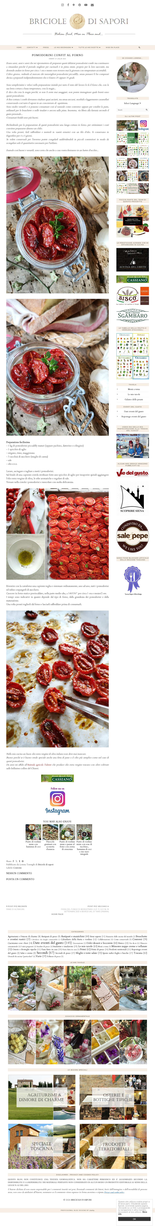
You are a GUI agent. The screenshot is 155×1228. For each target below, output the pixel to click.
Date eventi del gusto (134, 411)
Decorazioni (78, 943)
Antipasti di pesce (49, 936)
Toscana (138, 953)
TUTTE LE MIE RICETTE (89, 47)
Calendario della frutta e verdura (76, 939)
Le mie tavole (134, 394)
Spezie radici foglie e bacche (116, 953)
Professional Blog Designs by (77, 1210)
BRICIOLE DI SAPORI (81, 1200)
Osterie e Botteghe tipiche (24, 949)
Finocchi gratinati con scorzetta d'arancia (50, 845)
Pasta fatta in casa (69, 949)
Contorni (17, 867)
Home (19, 47)
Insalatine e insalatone (63, 946)
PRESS (46, 47)
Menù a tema (134, 389)
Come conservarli (121, 939)
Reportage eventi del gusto (134, 416)
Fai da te (132, 943)
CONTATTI (31, 47)
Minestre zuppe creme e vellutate (129, 946)
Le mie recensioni (62, 47)
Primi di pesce (97, 949)
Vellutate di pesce (54, 956)
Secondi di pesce (63, 953)
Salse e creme (26, 953)
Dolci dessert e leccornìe (99, 943)
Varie (39, 956)
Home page (57, 914)
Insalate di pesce (43, 946)
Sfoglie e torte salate (86, 953)
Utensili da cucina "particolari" (20, 956)
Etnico (121, 943)
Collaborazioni (104, 939)
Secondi (42, 953)
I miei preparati (27, 946)
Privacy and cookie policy (114, 1192)
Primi (83, 949)
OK (134, 1218)
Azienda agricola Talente (39, 764)
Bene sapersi (95, 936)
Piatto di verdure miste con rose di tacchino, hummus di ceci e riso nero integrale (84, 848)
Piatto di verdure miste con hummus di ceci (33, 844)
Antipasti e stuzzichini (73, 936)
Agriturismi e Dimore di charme (22, 936)
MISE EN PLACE (112, 47)
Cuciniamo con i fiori (18, 943)
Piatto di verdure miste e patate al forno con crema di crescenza (67, 845)
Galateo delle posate (134, 399)
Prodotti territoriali (118, 949)
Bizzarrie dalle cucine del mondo (119, 936)
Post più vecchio (85, 909)
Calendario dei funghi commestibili (44, 940)
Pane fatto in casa (50, 949)
